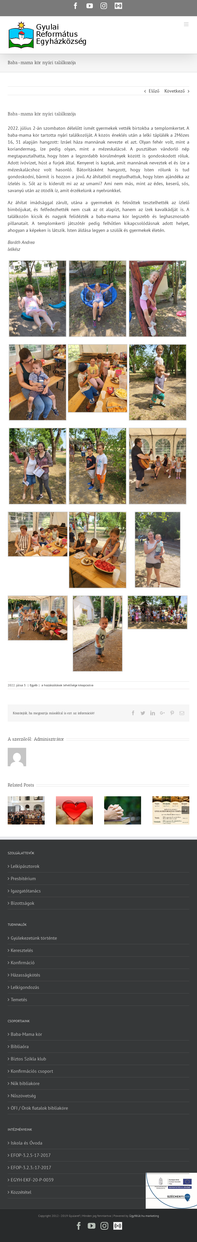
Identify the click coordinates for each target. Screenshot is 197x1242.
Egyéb (33, 685)
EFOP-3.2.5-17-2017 (31, 1155)
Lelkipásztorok (25, 866)
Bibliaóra (20, 1046)
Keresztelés (22, 950)
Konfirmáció (23, 963)
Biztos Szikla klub (28, 1059)
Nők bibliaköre (25, 1083)
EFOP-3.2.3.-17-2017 (31, 1167)
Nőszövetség (23, 1096)
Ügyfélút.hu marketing (144, 1216)
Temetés (19, 999)
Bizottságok (22, 903)
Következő (174, 91)
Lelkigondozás (25, 987)
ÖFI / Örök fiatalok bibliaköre (39, 1108)
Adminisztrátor (49, 739)
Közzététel (21, 1192)
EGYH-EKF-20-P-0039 (32, 1180)
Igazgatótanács (26, 891)
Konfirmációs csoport (32, 1071)
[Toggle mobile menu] (186, 24)
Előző (154, 91)
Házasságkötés (25, 975)
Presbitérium (23, 878)
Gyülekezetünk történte (34, 938)
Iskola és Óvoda (26, 1143)
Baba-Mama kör (26, 1034)
